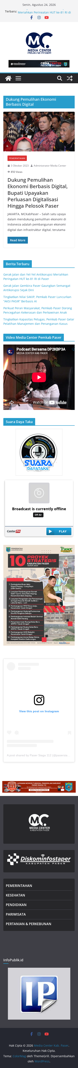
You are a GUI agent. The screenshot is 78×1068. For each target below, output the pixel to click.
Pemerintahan (17, 158)
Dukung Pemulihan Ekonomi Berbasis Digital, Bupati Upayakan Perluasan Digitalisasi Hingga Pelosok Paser (37, 192)
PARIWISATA (16, 914)
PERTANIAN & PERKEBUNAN (28, 924)
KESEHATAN (15, 895)
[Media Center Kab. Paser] (8, 78)
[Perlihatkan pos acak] (70, 78)
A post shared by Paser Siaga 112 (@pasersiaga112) (42, 755)
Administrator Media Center (50, 165)
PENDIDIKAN (16, 904)
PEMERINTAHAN (19, 885)
